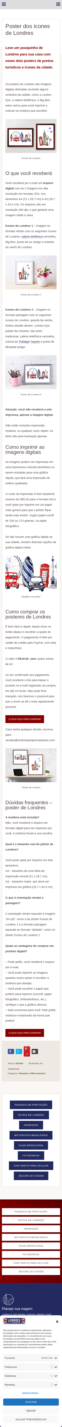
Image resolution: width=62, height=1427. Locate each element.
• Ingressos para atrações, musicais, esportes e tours (26, 1314)
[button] (57, 1321)
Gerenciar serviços (30, 1393)
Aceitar (31, 1402)
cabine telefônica (32, 236)
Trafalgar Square (29, 341)
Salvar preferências (31, 1419)
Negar (31, 1410)
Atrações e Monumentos (32, 1073)
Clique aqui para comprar (25, 719)
